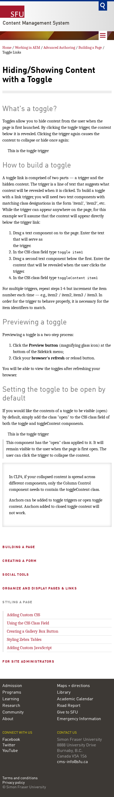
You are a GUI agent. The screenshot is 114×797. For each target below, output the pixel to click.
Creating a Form (19, 561)
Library (64, 692)
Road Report (68, 706)
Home (6, 47)
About (7, 719)
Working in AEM (27, 47)
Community (13, 712)
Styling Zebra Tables (24, 639)
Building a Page (90, 47)
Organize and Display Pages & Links (39, 588)
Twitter (8, 745)
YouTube (10, 751)
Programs (11, 692)
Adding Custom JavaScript (29, 647)
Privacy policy (13, 783)
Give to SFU (67, 712)
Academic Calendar (75, 699)
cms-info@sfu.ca (72, 762)
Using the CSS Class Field (28, 623)
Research (11, 706)
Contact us (67, 732)
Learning (10, 699)
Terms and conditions (20, 778)
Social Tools (15, 574)
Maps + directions (73, 686)
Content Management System (36, 23)
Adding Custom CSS (23, 615)
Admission (12, 686)
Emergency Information (79, 719)
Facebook (11, 740)
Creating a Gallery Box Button (32, 631)
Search (103, 6)
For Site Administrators (28, 661)
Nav (103, 35)
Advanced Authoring (59, 47)
